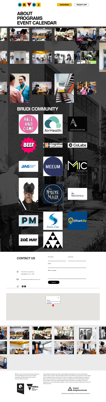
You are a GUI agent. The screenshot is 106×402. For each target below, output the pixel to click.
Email (49, 263)
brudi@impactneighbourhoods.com (30, 279)
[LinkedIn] (23, 286)
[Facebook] (25, 286)
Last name (70, 256)
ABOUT (24, 13)
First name (51, 256)
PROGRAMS (29, 18)
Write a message (52, 270)
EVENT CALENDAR (36, 23)
